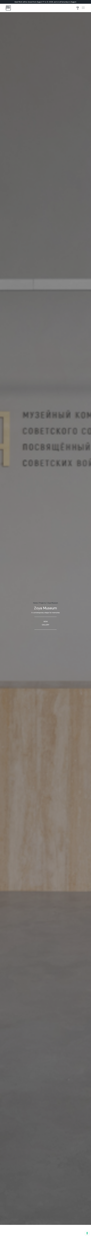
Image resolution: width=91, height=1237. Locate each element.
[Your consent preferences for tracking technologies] (87, 1233)
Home (35, 603)
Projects (42, 603)
